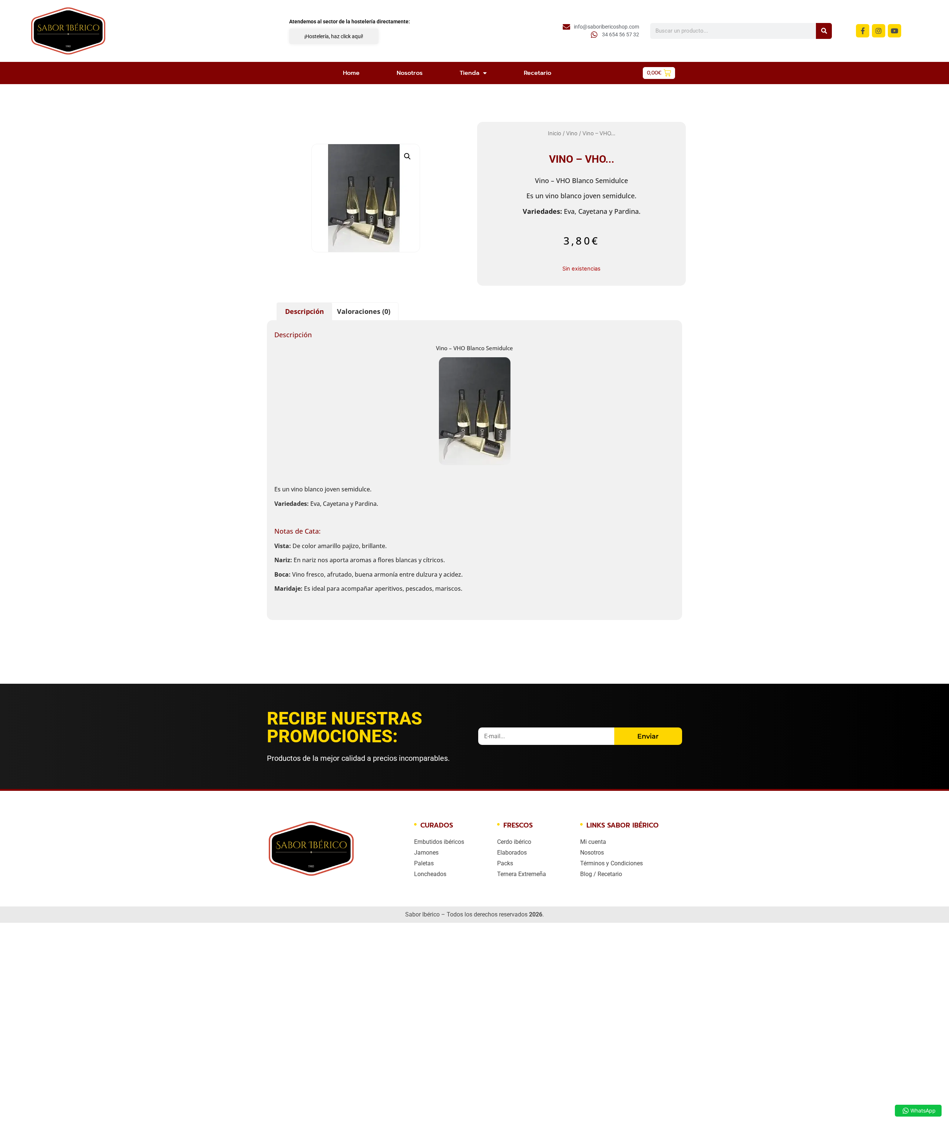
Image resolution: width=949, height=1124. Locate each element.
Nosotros (410, 73)
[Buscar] (824, 31)
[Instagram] (878, 30)
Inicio (554, 133)
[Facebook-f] (862, 30)
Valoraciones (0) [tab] (363, 311)
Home (351, 73)
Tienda (469, 73)
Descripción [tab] (304, 311)
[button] (407, 156)
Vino (572, 133)
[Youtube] (894, 30)
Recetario (537, 73)
